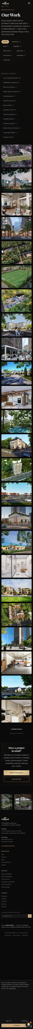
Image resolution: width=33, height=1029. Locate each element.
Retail (5, 46)
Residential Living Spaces (11, 82)
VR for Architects (6, 884)
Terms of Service (16, 935)
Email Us (3, 906)
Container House (8, 137)
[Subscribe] (30, 916)
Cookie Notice (25, 935)
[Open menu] (29, 3)
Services (3, 857)
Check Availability (16, 772)
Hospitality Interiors (9, 110)
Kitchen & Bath (8, 105)
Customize (24, 1021)
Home (2, 6)
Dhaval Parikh (10, 925)
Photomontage (5, 887)
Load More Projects (16, 729)
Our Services (16, 779)
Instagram (4, 896)
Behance (4, 904)
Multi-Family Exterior (10, 87)
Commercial (7, 55)
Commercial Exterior (10, 114)
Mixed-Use (21, 50)
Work (2, 854)
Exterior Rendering (6, 876)
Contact (3, 865)
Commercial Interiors (10, 123)
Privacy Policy (8, 935)
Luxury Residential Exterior (12, 78)
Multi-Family (7, 50)
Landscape (7, 60)
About (3, 859)
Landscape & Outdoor (10, 132)
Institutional (21, 55)
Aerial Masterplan (9, 96)
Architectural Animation (7, 882)
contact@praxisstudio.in (8, 846)
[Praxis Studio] (5, 3)
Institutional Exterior (9, 100)
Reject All (8, 1021)
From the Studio (5, 862)
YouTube (4, 901)
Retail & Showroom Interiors (11, 128)
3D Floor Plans (5, 879)
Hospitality (17, 46)
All (5, 41)
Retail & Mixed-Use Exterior (11, 91)
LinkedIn (4, 899)
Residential (16, 41)
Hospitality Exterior (9, 119)
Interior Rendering (6, 874)
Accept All (16, 1025)
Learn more (12, 988)
